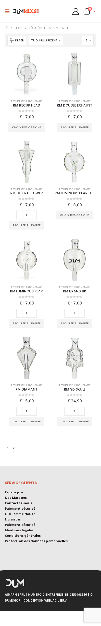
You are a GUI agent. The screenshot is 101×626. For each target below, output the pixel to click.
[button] (9, 11)
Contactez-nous (18, 503)
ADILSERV (59, 600)
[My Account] (76, 11)
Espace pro (14, 492)
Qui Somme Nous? (20, 514)
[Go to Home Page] (6, 28)
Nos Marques (16, 497)
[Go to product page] (26, 74)
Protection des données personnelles (36, 541)
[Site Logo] (27, 11)
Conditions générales (23, 535)
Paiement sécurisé (20, 508)
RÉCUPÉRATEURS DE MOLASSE (26, 101)
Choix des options (26, 127)
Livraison (12, 519)
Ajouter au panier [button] (75, 127)
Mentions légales (19, 530)
